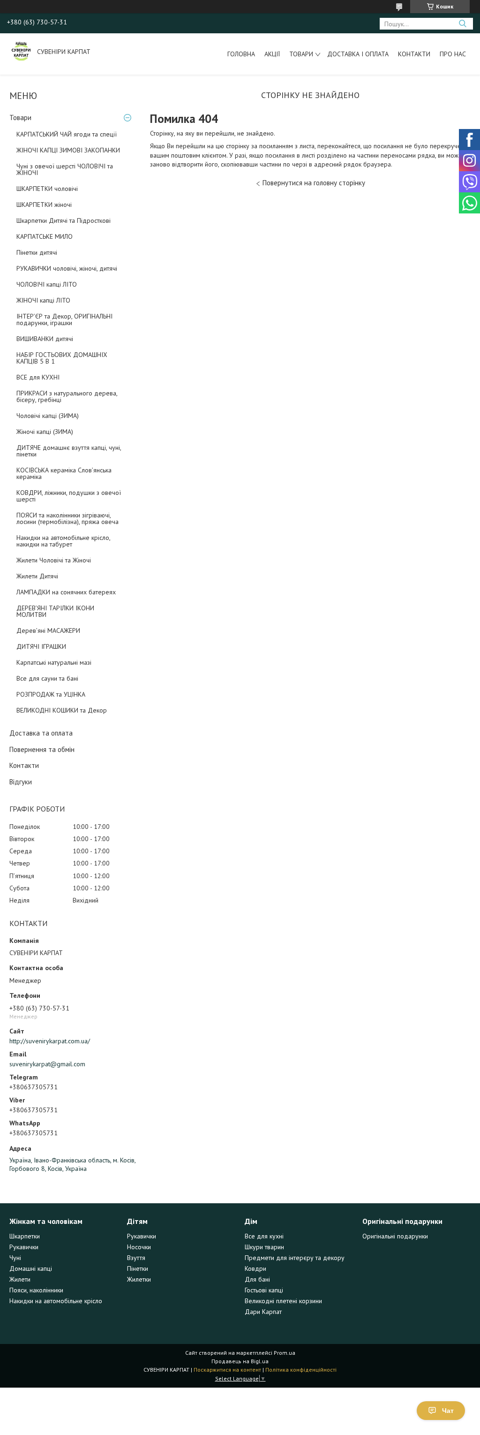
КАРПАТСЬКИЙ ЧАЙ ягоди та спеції (66, 134)
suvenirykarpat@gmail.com (47, 1064)
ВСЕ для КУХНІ (38, 377)
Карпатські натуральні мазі (53, 662)
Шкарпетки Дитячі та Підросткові (63, 220)
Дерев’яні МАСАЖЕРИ (48, 630)
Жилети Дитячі (37, 576)
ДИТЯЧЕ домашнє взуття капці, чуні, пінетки (68, 450)
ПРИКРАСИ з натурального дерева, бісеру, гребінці (66, 396)
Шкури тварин (264, 1247)
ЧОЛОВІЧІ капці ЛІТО (46, 284)
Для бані (257, 1279)
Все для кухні (264, 1236)
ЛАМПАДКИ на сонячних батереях (66, 592)
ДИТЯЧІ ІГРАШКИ (41, 646)
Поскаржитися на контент (227, 1369)
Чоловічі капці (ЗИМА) (47, 415)
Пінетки (137, 1268)
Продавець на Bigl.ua (240, 1361)
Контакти (414, 54)
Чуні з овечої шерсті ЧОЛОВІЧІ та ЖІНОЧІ (64, 169)
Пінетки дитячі (36, 252)
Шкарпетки (24, 1236)
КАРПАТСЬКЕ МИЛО (44, 236)
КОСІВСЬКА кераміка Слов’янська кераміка (64, 473)
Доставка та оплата (41, 733)
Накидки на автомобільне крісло (55, 1301)
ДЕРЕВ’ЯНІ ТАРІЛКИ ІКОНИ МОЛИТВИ (55, 611)
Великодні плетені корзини (283, 1301)
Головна (241, 54)
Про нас (453, 54)
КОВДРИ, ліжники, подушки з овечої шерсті (68, 495)
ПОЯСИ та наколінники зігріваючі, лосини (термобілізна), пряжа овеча (67, 518)
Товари (301, 54)
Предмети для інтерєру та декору (295, 1257)
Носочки (139, 1247)
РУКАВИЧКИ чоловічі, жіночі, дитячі (66, 268)
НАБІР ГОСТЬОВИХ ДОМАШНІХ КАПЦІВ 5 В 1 (61, 357)
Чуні (15, 1257)
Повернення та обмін (42, 749)
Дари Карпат (263, 1311)
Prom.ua (284, 1352)
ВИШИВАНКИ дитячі (44, 338)
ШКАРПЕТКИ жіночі (44, 204)
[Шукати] (462, 24)
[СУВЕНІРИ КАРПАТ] (21, 51)
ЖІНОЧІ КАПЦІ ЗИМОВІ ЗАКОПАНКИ (68, 150)
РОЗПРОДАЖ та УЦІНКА (50, 694)
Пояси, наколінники (36, 1290)
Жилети (19, 1279)
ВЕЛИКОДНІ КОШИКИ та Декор (61, 710)
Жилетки (139, 1279)
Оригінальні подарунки (395, 1236)
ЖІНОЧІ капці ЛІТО (43, 300)
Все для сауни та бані (47, 678)
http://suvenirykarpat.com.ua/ (49, 1041)
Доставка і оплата (358, 54)
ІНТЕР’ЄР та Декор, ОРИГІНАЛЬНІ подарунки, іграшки (64, 319)
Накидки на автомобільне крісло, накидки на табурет (63, 540)
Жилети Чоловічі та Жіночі (53, 560)
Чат (448, 1410)
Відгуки (20, 781)
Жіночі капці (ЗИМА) (44, 431)
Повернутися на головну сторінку (313, 182)
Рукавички (23, 1247)
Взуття (136, 1257)
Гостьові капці (264, 1290)
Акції (272, 54)
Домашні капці (30, 1268)
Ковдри (255, 1268)
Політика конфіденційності (301, 1369)
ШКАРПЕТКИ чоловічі (47, 188)
